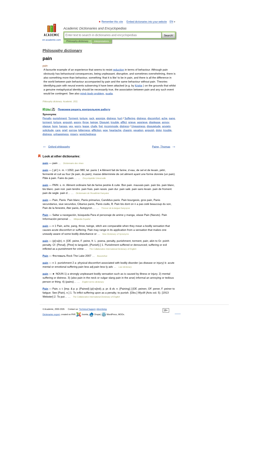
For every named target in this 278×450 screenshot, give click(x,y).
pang (172, 118)
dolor (159, 130)
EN (171, 21)
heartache (115, 130)
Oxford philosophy (59, 146)
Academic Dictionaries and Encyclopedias (95, 28)
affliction (96, 130)
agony (77, 122)
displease (154, 122)
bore (55, 126)
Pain (45, 214)
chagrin (127, 130)
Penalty (47, 118)
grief (64, 130)
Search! (168, 35)
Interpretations (101, 41)
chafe (94, 126)
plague (47, 126)
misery (74, 134)
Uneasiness (138, 126)
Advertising (101, 309)
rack (91, 118)
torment (47, 122)
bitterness (84, 130)
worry (78, 126)
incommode (111, 126)
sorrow (73, 130)
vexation (138, 130)
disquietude (154, 126)
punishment (60, 118)
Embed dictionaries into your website (147, 21)
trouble (115, 122)
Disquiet (104, 122)
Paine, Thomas (161, 146)
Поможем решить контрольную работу (84, 109)
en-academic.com (51, 40)
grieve (132, 122)
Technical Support (87, 309)
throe (85, 122)
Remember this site (112, 21)
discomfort (154, 118)
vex (71, 126)
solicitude (48, 130)
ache (164, 118)
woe (105, 130)
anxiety (166, 126)
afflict (123, 122)
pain (45, 163)
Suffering (129, 118)
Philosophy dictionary (77, 41)
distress (111, 118)
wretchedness (87, 134)
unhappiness (61, 134)
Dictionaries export (51, 314)
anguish (67, 122)
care (58, 130)
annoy (165, 122)
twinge (94, 122)
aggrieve (142, 122)
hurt (119, 118)
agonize (100, 118)
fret (101, 126)
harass (63, 126)
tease (85, 126)
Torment (73, 118)
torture (84, 118)
